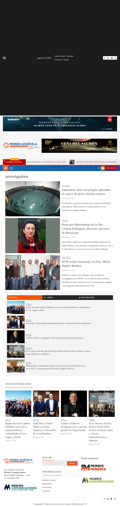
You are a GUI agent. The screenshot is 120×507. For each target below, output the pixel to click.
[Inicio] (5, 168)
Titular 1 (29, 304)
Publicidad (69, 56)
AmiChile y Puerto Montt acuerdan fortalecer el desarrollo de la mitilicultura (89, 162)
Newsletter (58, 60)
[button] (11, 168)
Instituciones (66, 257)
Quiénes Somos (60, 56)
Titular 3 (29, 348)
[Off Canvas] (4, 58)
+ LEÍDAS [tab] (49, 297)
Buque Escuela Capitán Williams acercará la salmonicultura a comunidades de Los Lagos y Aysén (17, 430)
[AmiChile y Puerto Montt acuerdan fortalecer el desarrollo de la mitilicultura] (16, 322)
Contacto (66, 60)
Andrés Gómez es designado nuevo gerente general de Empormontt (54, 338)
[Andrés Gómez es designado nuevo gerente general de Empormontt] (16, 336)
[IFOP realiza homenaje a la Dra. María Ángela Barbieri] (32, 272)
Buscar (47, 457)
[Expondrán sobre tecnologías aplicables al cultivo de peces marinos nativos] (32, 198)
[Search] (98, 168)
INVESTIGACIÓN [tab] (87, 297)
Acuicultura (66, 185)
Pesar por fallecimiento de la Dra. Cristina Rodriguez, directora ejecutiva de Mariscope (86, 228)
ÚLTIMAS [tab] (13, 297)
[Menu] (11, 168)
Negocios (65, 220)
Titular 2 (29, 320)
